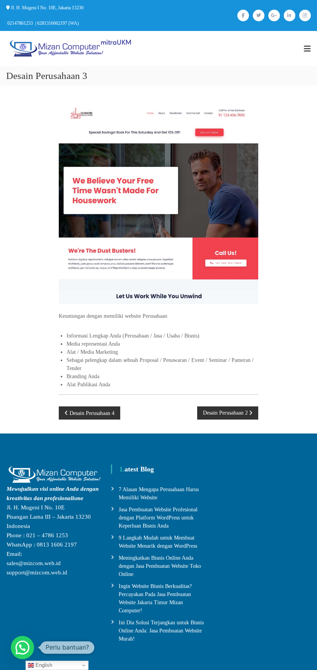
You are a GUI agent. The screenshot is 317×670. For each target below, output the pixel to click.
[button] (22, 647)
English (43, 665)
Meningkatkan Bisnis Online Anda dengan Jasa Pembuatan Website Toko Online (160, 566)
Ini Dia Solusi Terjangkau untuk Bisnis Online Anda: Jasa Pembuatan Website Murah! (161, 631)
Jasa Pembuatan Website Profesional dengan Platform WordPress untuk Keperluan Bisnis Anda (158, 518)
